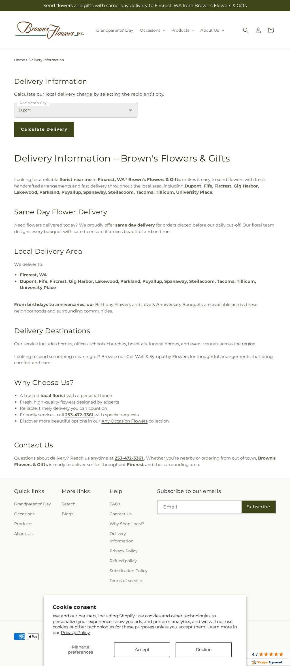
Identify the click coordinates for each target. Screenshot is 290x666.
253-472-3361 (80, 414)
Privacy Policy (75, 632)
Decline (204, 649)
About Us (23, 533)
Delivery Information (121, 537)
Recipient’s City (33, 103)
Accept (142, 649)
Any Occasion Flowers (124, 421)
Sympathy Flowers (169, 356)
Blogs (67, 513)
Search (68, 503)
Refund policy (123, 560)
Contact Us (121, 513)
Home (19, 60)
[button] (152, 30)
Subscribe (258, 506)
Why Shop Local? (127, 523)
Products (23, 523)
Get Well (135, 356)
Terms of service (126, 580)
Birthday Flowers (113, 304)
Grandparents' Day (32, 503)
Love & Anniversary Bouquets (172, 304)
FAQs (115, 503)
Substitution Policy (129, 570)
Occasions (24, 513)
